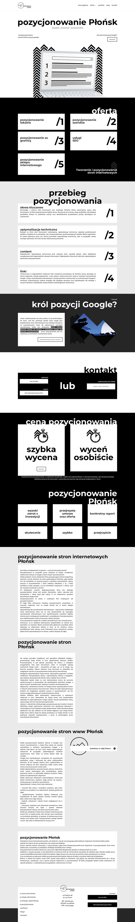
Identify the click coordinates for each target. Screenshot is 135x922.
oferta (92, 5)
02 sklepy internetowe (28, 897)
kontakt (114, 5)
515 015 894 (34, 381)
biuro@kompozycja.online (34, 393)
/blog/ (22, 912)
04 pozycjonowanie (26, 904)
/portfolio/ (24, 908)
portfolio (101, 5)
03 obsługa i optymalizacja (29, 901)
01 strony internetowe (27, 893)
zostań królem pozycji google (50, 339)
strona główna (83, 5)
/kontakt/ (23, 915)
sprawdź (112, 39)
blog (108, 5)
